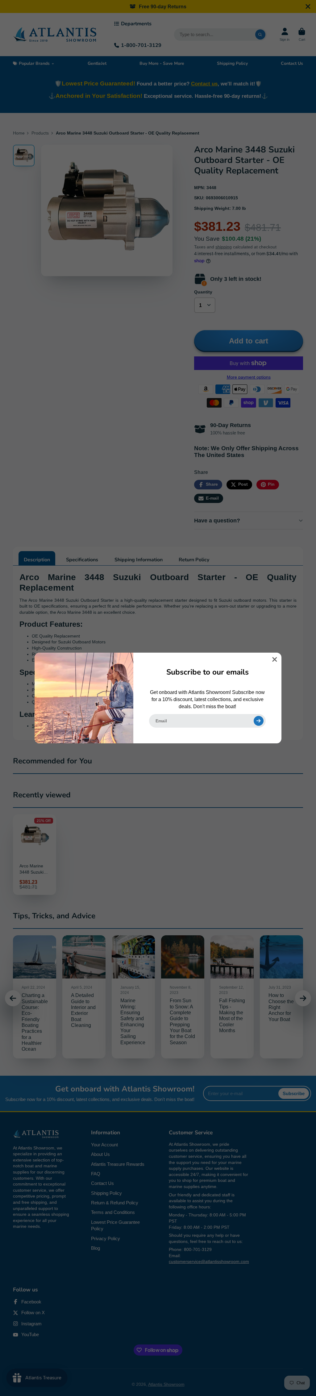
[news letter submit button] (259, 721)
